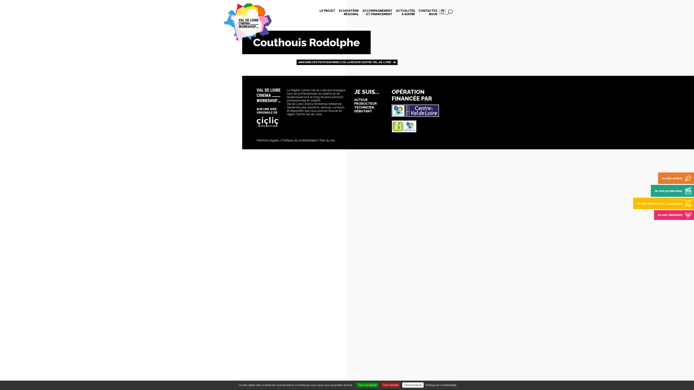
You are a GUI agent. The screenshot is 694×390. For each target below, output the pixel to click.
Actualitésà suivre (405, 12)
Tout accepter (367, 385)
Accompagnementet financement (377, 12)
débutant (363, 111)
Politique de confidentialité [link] (440, 385)
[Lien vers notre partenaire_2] (404, 131)
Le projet (327, 10)
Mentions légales (268, 140)
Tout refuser (390, 385)
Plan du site (327, 140)
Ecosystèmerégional (349, 12)
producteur (365, 103)
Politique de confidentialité (299, 140)
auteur (361, 100)
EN (442, 13)
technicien (364, 107)
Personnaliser (413, 385)
